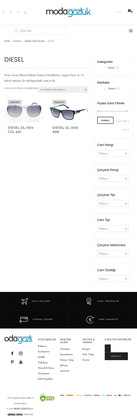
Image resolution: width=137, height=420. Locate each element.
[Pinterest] (20, 12)
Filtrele (105, 120)
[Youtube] (27, 12)
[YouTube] (20, 362)
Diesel (111, 88)
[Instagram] (13, 12)
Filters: (103, 153)
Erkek (111, 67)
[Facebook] (6, 12)
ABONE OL (116, 356)
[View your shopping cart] (131, 12)
